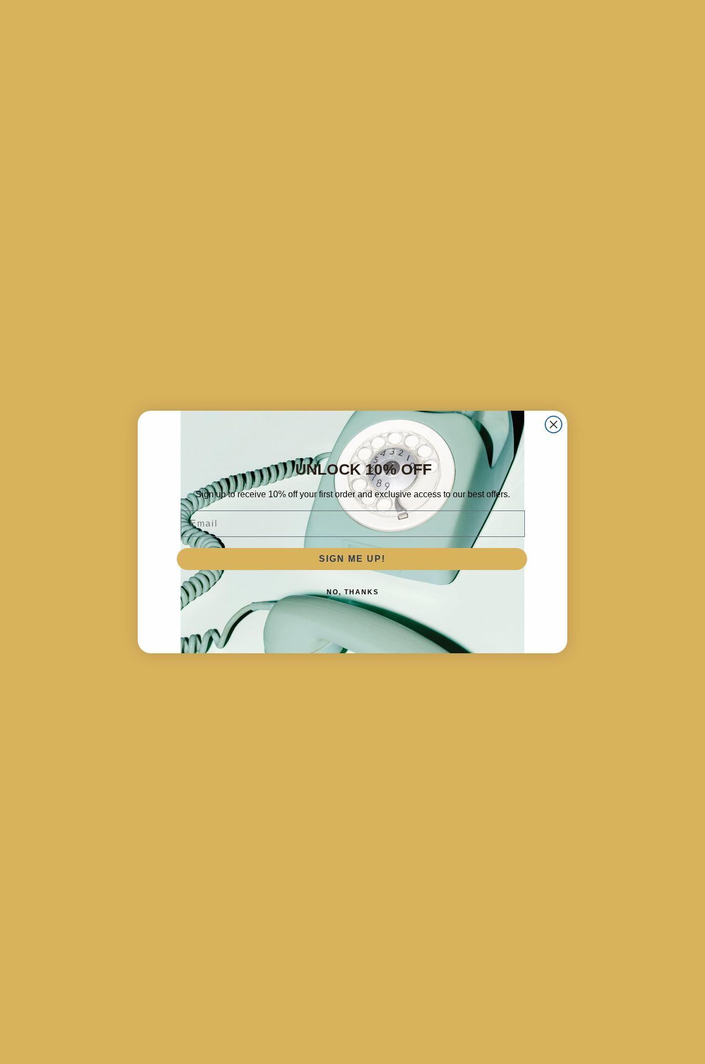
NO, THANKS (353, 592)
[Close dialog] (553, 424)
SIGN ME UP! (352, 558)
